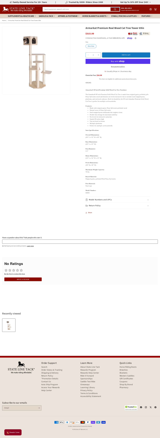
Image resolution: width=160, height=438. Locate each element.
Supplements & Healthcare (21, 16)
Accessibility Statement (90, 396)
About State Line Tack (90, 367)
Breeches (124, 370)
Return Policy (47, 376)
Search (44, 367)
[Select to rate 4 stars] (17, 270)
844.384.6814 (126, 8)
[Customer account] (150, 9)
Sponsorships (86, 378)
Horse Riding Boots (128, 367)
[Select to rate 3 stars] (13, 270)
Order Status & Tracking (51, 370)
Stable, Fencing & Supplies (124, 16)
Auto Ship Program (49, 384)
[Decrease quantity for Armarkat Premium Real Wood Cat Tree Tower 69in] (88, 55)
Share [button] (90, 213)
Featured (145, 16)
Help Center (46, 390)
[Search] (115, 9)
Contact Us (46, 381)
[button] (118, 200)
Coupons (123, 381)
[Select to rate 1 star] (6, 270)
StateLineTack (76, 426)
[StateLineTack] (18, 9)
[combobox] (81, 9)
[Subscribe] (38, 408)
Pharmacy (124, 387)
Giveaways (85, 384)
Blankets (123, 373)
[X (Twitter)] (150, 407)
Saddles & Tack (46, 16)
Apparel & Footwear (67, 16)
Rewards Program (88, 370)
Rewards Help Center (89, 373)
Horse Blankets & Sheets (94, 16)
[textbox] (80, 242)
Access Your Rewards (50, 387)
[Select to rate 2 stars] (10, 270)
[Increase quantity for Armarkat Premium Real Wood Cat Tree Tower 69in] (98, 55)
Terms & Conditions (89, 393)
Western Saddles (127, 376)
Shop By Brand (126, 384)
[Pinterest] (155, 407)
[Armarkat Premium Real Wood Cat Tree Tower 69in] (8, 325)
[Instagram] (145, 407)
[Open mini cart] (155, 9)
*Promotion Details (49, 378)
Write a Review (23, 279)
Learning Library (87, 387)
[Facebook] (141, 407)
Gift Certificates (126, 378)
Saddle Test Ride (87, 381)
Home (4, 20)
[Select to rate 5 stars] (21, 270)
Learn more (30, 246)
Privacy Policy (86, 390)
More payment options (118, 66)
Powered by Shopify (86, 426)
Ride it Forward (87, 376)
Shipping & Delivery (49, 373)
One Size (91, 46)
